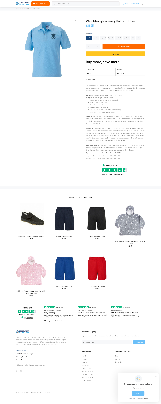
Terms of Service (87, 371)
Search (84, 356)
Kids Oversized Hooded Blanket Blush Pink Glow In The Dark (31, 292)
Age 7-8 (110, 38)
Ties (115, 365)
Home (17, 9)
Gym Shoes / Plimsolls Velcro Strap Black (31, 236)
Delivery (84, 359)
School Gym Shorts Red (97, 286)
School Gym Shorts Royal (64, 286)
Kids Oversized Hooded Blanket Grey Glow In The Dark (130, 242)
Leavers (117, 359)
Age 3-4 (96, 38)
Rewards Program (87, 374)
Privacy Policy (86, 368)
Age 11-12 (126, 38)
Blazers (116, 356)
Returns (84, 362)
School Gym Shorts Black (97, 236)
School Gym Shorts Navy (64, 236)
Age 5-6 (103, 38)
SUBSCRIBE (139, 342)
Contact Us (85, 365)
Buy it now (115, 54)
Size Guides (118, 362)
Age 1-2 (88, 38)
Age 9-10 (118, 38)
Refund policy (86, 380)
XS (133, 38)
